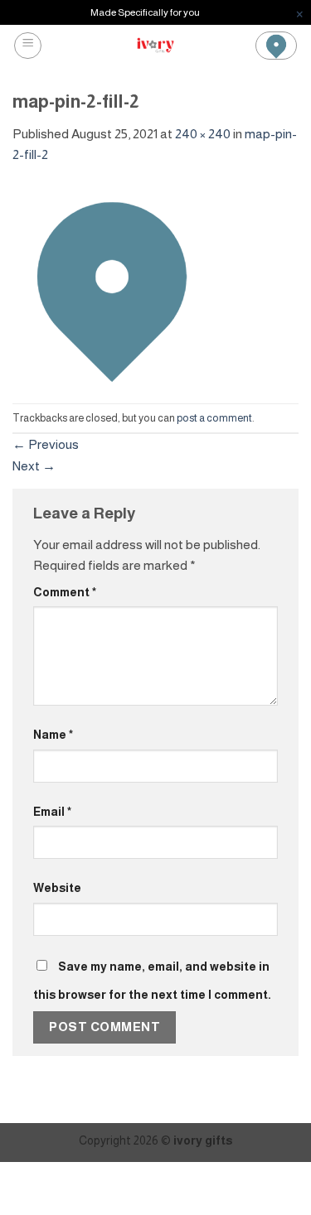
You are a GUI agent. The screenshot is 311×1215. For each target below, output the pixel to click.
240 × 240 (203, 134)
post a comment (214, 418)
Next (34, 466)
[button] (27, 45)
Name (53, 734)
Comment (64, 592)
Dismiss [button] (300, 12)
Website (57, 887)
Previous (45, 444)
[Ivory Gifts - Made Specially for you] (155, 45)
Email (52, 811)
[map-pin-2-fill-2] (111, 284)
